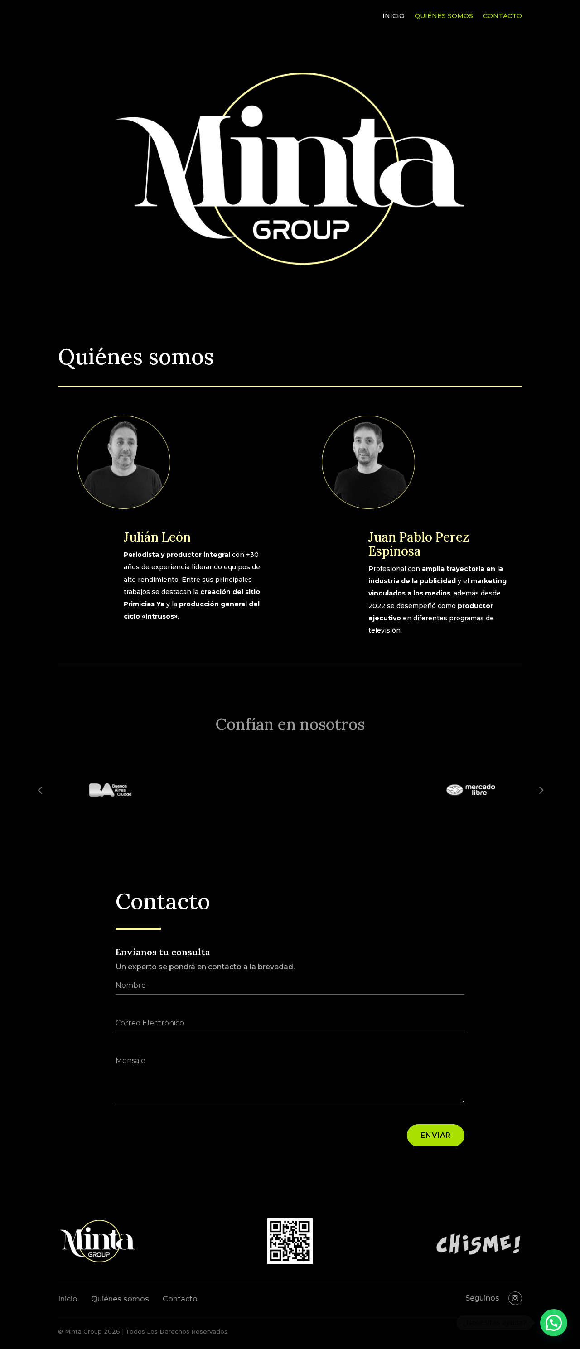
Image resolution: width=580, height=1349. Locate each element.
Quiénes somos (444, 16)
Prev (40, 790)
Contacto (502, 16)
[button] (553, 1322)
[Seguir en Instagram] (515, 1298)
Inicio (393, 16)
